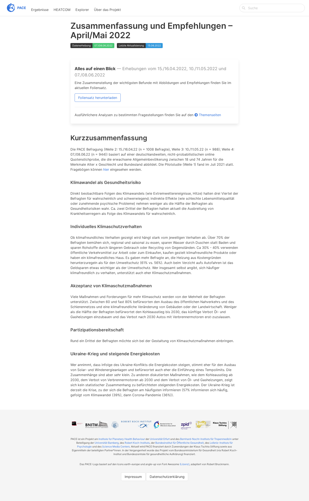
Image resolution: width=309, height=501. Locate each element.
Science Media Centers (116, 446)
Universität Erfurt (160, 439)
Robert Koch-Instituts (137, 442)
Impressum (133, 477)
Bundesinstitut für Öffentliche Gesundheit (179, 442)
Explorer (82, 10)
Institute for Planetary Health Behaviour (122, 439)
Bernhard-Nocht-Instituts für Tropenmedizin (206, 439)
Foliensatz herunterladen (97, 98)
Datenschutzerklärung (167, 477)
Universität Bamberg (107, 442)
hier (106, 169)
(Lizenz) (184, 464)
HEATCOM (62, 10)
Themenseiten (209, 115)
